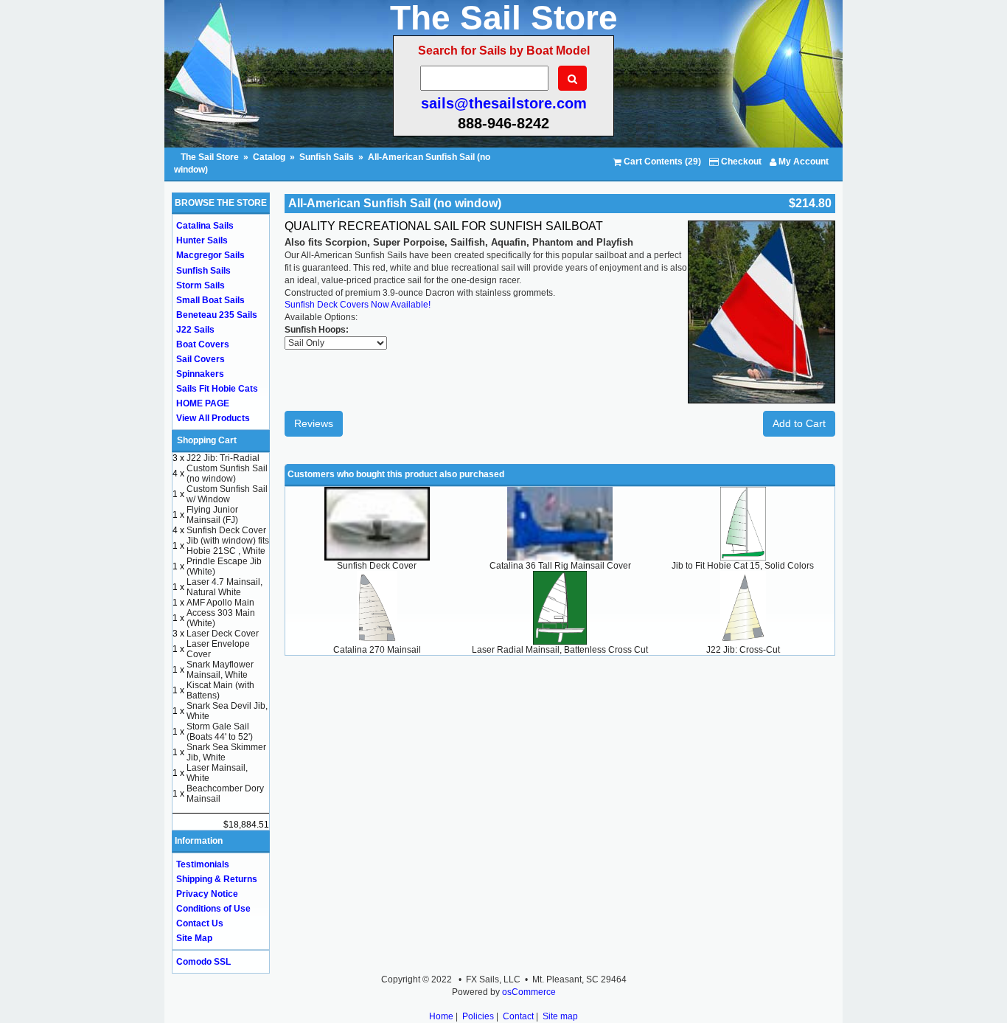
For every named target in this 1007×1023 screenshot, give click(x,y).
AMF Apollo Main (220, 602)
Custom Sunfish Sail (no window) (227, 473)
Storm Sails (200, 285)
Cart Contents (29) (661, 161)
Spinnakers (200, 374)
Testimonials (202, 864)
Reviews (313, 423)
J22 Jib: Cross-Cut (743, 650)
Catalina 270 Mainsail (377, 650)
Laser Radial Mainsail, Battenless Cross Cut (560, 650)
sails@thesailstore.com (504, 103)
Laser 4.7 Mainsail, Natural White (224, 587)
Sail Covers (200, 359)
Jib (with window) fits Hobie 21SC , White (228, 545)
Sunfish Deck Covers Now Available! (358, 304)
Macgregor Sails (210, 255)
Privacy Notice (207, 894)
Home (441, 1016)
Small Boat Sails (210, 300)
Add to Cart (799, 423)
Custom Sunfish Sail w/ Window (227, 494)
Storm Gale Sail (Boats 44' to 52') (220, 731)
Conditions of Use (213, 909)
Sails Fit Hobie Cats (217, 389)
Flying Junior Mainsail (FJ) (212, 514)
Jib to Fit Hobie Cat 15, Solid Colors (743, 566)
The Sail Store (211, 157)
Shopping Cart (207, 440)
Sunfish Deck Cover (377, 566)
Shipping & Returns (216, 879)
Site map (560, 1016)
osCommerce (529, 992)
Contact (518, 1016)
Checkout (740, 161)
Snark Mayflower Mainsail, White (220, 669)
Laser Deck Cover (223, 633)
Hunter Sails (202, 240)
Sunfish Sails (326, 157)
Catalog (269, 157)
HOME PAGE (202, 403)
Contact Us (199, 923)
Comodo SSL (203, 962)
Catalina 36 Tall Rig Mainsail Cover (560, 566)
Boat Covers (202, 344)
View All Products (213, 418)
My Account (802, 161)
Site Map (194, 938)
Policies (478, 1016)
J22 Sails (195, 330)
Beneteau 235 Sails (216, 315)
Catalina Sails (205, 226)
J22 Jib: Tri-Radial (223, 458)
